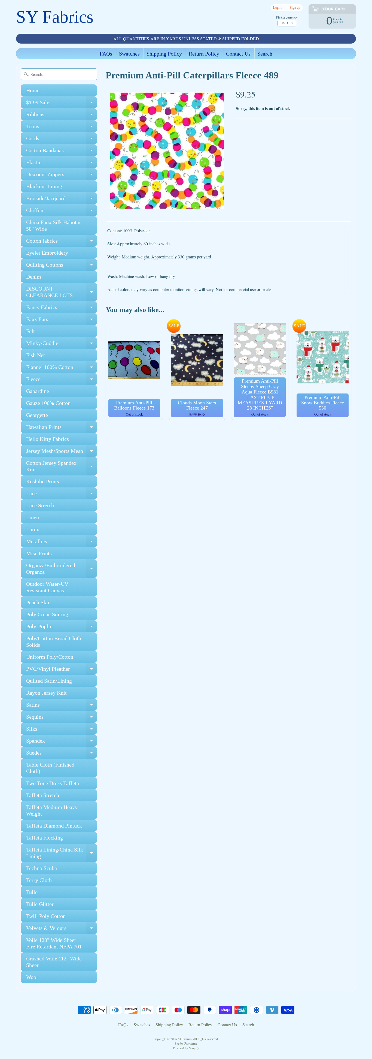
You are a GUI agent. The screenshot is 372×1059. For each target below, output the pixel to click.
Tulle (32, 892)
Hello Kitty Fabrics (47, 439)
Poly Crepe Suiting (47, 614)
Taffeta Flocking (44, 838)
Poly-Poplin (61, 627)
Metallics (61, 542)
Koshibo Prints (42, 481)
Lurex (32, 529)
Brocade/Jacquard (61, 199)
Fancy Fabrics (61, 308)
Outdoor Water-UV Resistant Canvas (47, 587)
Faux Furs (61, 320)
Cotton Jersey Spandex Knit (61, 466)
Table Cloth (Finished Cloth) (50, 768)
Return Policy (204, 54)
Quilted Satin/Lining (49, 681)
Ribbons (61, 115)
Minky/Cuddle (61, 344)
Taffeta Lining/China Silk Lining (61, 853)
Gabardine (37, 391)
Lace (61, 494)
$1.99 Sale (61, 103)
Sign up (295, 7)
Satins (61, 706)
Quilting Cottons (61, 266)
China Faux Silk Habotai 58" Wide (53, 225)
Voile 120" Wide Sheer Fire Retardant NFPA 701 (54, 943)
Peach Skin (38, 602)
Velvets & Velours (61, 929)
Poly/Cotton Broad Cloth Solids (53, 641)
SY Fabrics (54, 16)
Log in (277, 7)
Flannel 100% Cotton (61, 368)
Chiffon (61, 211)
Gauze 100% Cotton (48, 403)
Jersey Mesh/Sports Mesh (61, 452)
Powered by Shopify (186, 1048)
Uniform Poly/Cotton (49, 657)
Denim (33, 277)
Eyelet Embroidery (47, 253)
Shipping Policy (164, 54)
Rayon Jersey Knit (46, 693)
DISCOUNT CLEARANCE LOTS (61, 292)
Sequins (61, 718)
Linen (32, 517)
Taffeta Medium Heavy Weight (52, 810)
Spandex (61, 742)
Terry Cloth (39, 880)
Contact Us (238, 54)
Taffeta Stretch (42, 795)
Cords (61, 139)
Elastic (61, 163)
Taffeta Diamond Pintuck (54, 826)
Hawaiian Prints (61, 428)
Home (32, 90)
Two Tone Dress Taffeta (52, 783)
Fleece (61, 380)
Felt (30, 331)
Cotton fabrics (61, 242)
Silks (61, 730)
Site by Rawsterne (186, 1043)
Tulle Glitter (40, 904)
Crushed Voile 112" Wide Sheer (54, 962)
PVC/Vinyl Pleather (61, 670)
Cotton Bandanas (61, 151)
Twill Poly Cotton (46, 916)
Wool (32, 977)
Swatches (129, 54)
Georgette (37, 415)
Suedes (61, 754)
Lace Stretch (40, 505)
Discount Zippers (61, 175)
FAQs (106, 54)
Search (264, 54)
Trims (61, 127)
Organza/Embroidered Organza (61, 568)
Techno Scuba (41, 868)
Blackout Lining (44, 186)
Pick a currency (287, 17)
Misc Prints (39, 553)
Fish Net (35, 355)
